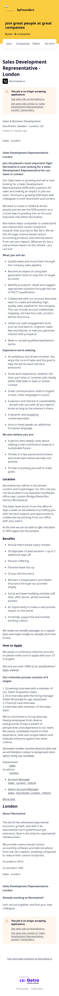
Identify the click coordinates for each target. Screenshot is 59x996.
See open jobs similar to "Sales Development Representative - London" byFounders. (28, 107)
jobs (9, 43)
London (14, 773)
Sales (12, 765)
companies (23, 43)
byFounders (25, 10)
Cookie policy (37, 988)
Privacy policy (22, 988)
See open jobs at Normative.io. (28, 99)
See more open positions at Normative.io (29, 958)
